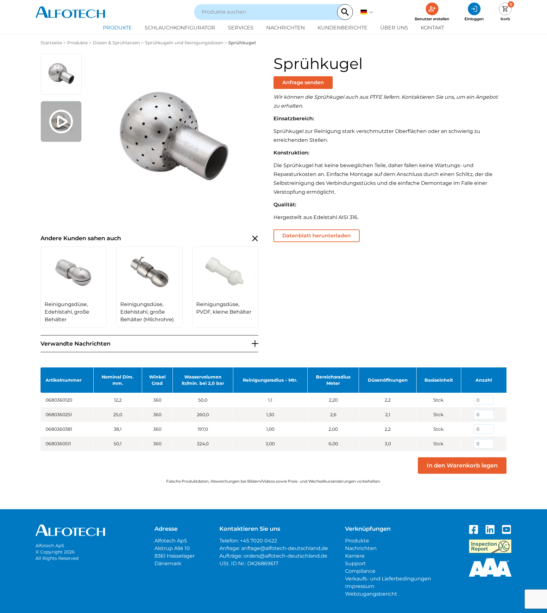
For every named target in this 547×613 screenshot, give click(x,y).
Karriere (355, 556)
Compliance (360, 571)
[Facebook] (473, 529)
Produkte (117, 28)
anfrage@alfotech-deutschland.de (284, 548)
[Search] (345, 12)
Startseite (51, 43)
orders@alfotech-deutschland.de (285, 556)
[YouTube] (506, 529)
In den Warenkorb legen (462, 465)
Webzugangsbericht (371, 594)
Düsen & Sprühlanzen (116, 43)
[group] (74, 287)
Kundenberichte (343, 28)
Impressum (359, 586)
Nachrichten (285, 28)
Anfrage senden (303, 82)
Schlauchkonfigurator (180, 28)
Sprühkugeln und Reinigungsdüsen (184, 43)
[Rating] (490, 567)
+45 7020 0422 (258, 541)
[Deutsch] (367, 12)
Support (355, 563)
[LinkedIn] (490, 529)
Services (241, 28)
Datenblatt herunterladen (316, 236)
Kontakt (432, 28)
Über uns (394, 28)
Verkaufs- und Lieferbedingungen (388, 579)
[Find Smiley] (490, 546)
